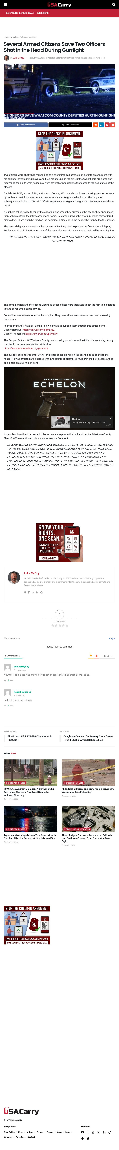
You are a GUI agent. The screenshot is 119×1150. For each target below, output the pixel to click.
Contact (31, 1136)
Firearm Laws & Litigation (77, 829)
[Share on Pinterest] (107, 124)
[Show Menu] (5, 4)
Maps (20, 1132)
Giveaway (8, 1136)
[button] (59, 398)
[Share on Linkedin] (101, 124)
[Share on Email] (112, 124)
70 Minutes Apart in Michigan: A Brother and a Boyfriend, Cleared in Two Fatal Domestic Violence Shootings (29, 792)
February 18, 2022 (36, 57)
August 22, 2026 (69, 845)
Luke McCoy (18, 57)
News (77, 57)
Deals (67, 1132)
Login (112, 638)
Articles (14, 37)
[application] (59, 398)
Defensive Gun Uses (28, 37)
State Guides (9, 1132)
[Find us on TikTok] (109, 1132)
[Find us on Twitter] (98, 1132)
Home (6, 37)
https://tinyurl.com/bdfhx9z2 (39, 330)
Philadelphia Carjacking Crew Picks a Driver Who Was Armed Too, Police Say (88, 790)
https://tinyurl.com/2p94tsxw (41, 334)
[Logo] (105, 371)
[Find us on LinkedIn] (104, 1132)
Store (59, 1132)
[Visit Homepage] (59, 5)
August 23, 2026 (11, 799)
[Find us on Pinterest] (82, 1139)
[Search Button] (113, 4)
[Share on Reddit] (95, 124)
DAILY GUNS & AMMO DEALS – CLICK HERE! (27, 13)
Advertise (20, 1136)
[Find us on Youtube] (82, 1132)
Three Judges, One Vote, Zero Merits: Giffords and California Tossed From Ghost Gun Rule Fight (87, 838)
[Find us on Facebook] (88, 1132)
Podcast (50, 1132)
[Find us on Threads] (88, 1139)
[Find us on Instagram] (93, 1132)
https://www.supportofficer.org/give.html (26, 348)
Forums (40, 1132)
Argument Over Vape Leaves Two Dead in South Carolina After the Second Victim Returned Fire (30, 837)
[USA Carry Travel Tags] (59, 150)
